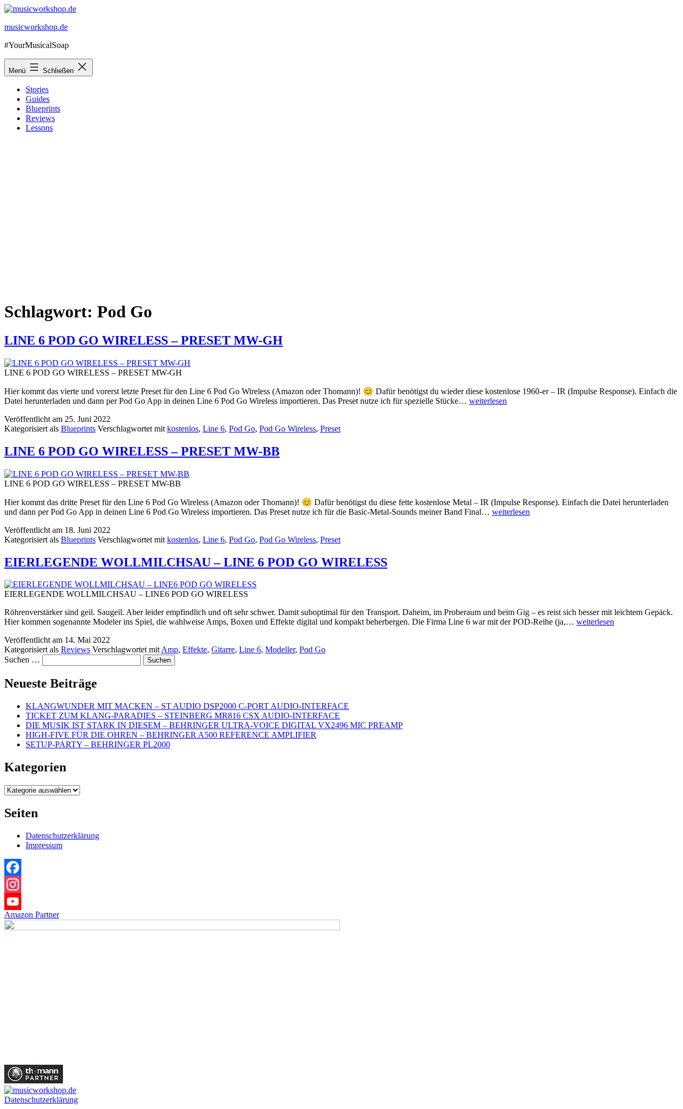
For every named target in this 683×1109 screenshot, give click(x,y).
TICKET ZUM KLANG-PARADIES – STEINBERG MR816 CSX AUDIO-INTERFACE (183, 715)
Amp (169, 649)
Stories (37, 89)
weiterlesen (488, 400)
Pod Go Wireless (287, 428)
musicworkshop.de (36, 26)
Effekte (194, 649)
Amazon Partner (31, 914)
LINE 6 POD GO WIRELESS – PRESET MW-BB (142, 451)
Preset (330, 428)
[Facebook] (341, 867)
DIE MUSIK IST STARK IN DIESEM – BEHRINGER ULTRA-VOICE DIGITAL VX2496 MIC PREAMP (214, 725)
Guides (38, 98)
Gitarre (223, 649)
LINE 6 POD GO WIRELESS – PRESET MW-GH (143, 340)
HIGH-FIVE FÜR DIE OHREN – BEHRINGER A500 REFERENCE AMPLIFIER (171, 734)
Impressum (44, 845)
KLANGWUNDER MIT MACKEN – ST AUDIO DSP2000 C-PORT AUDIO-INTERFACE (187, 706)
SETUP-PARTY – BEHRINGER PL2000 (98, 744)
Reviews (40, 118)
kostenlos (182, 428)
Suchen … (22, 659)
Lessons (39, 127)
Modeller (280, 649)
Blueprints (43, 108)
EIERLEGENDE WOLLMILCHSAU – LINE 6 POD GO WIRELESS (195, 562)
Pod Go (242, 428)
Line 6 (214, 428)
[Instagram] (341, 884)
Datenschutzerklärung (62, 835)
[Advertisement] (341, 216)
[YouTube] (341, 901)
